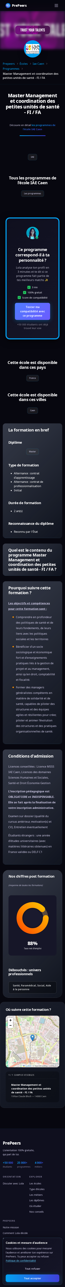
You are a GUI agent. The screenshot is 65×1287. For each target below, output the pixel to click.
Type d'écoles (37, 1189)
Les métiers (36, 1194)
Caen (32, 410)
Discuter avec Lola (13, 1183)
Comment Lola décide (15, 1233)
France (32, 378)
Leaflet (28, 1065)
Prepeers (9, 64)
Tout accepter (32, 1278)
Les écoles (35, 1183)
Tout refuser (32, 1268)
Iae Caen (38, 64)
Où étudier (35, 1206)
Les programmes (32, 193)
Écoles (24, 64)
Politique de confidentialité (21, 1260)
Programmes (11, 69)
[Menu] (56, 5)
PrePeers (12, 1143)
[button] (32, 1037)
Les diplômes (36, 1200)
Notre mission (11, 1227)
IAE (32, 156)
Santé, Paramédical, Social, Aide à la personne (32, 987)
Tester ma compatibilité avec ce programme (32, 311)
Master (32, 451)
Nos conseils (36, 1211)
